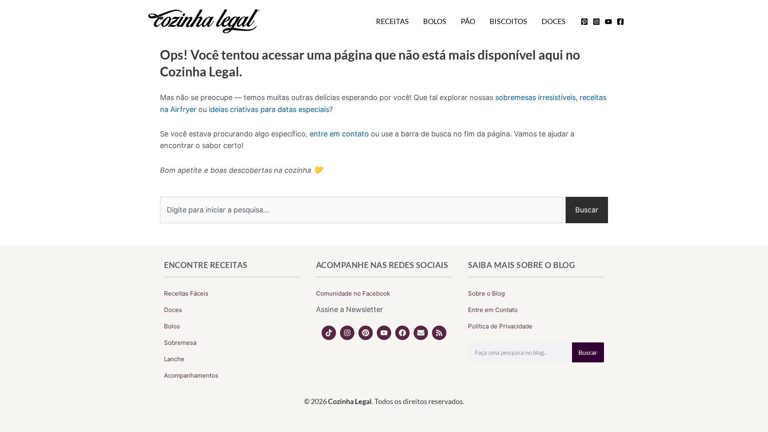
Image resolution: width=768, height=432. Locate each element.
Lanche (174, 359)
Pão (468, 21)
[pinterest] (584, 21)
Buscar (587, 352)
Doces (554, 21)
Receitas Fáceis (186, 293)
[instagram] (596, 21)
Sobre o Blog (486, 293)
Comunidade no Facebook (353, 293)
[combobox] (361, 210)
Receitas (392, 21)
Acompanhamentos (191, 375)
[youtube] (608, 21)
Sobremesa (180, 342)
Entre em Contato (493, 310)
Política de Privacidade (500, 326)
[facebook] (620, 21)
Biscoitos (508, 21)
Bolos (434, 21)
